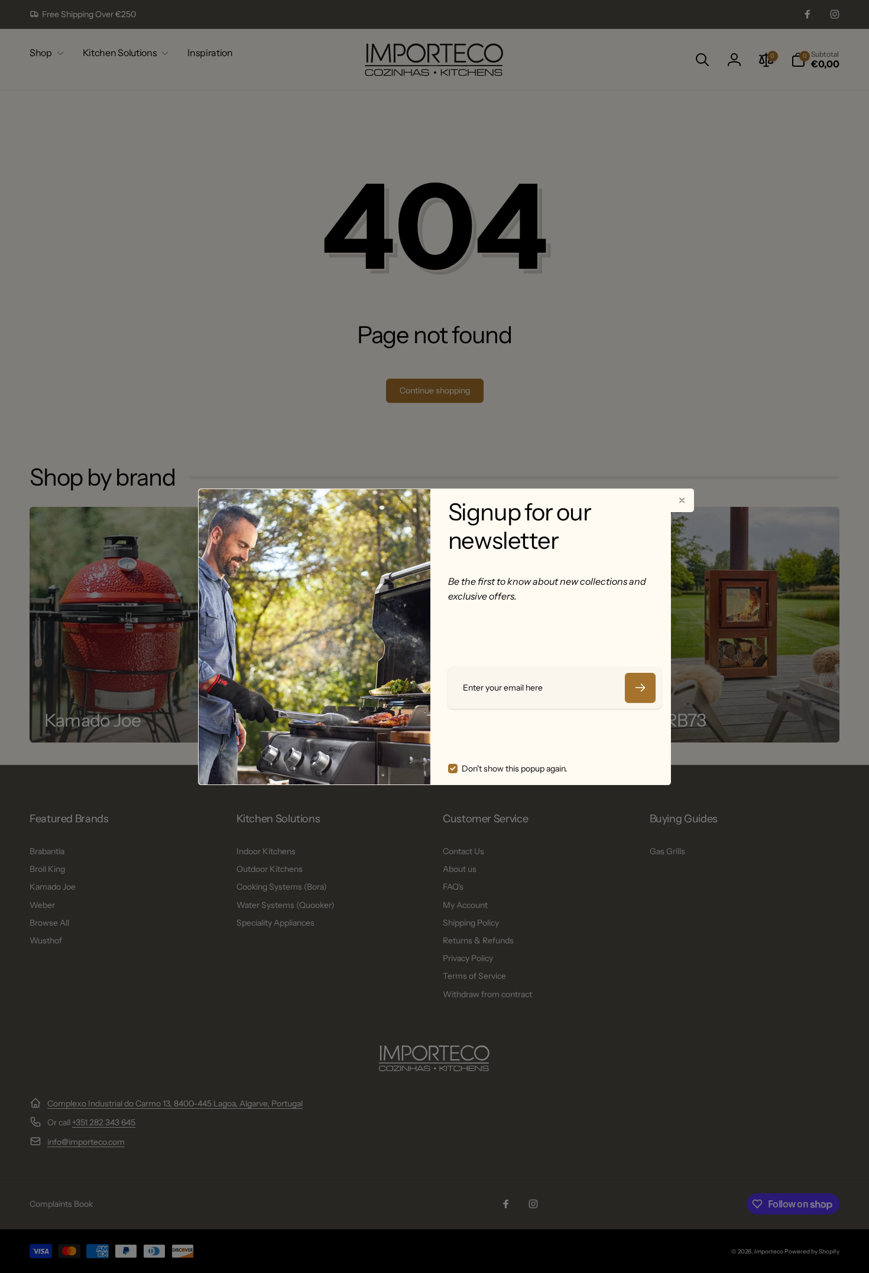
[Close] (682, 500)
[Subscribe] (640, 688)
